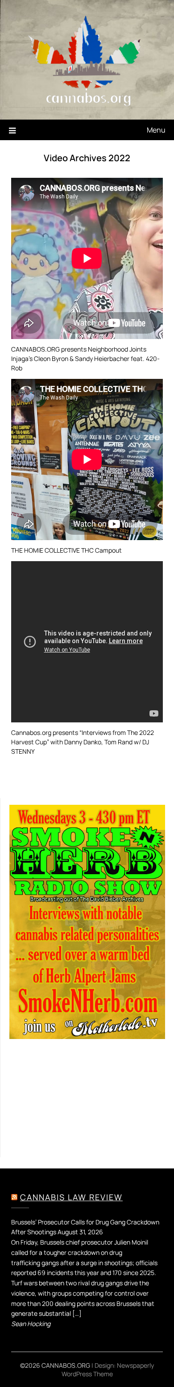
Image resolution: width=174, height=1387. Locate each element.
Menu (156, 130)
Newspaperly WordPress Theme (108, 1369)
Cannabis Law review (71, 1197)
